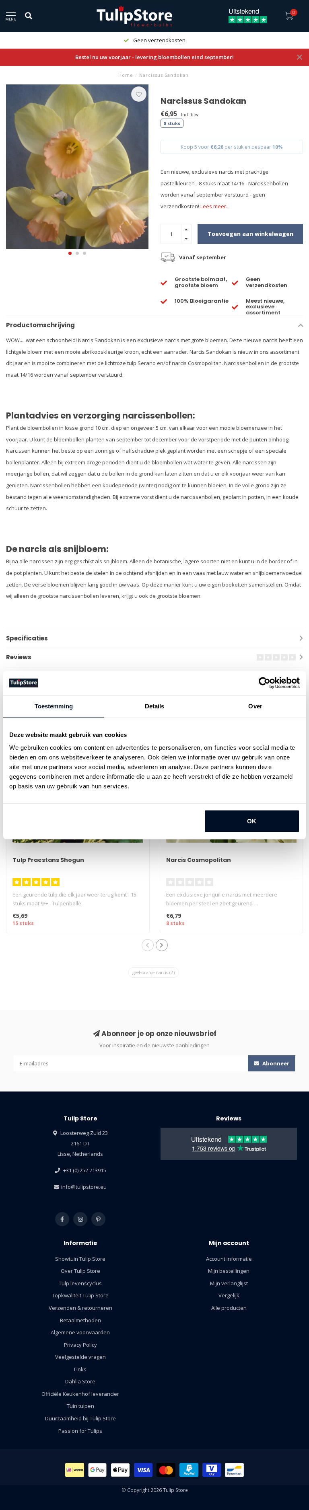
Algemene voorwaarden (80, 1332)
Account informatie (229, 1258)
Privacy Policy (80, 1344)
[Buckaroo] (211, 1470)
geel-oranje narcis (153, 972)
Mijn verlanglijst (229, 1283)
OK (251, 820)
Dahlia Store (80, 1381)
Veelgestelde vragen (80, 1356)
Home (125, 75)
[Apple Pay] (120, 1470)
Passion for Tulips (80, 1430)
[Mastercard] (166, 1470)
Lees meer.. (214, 206)
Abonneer (275, 1063)
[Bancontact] (234, 1470)
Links (80, 1369)
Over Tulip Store (80, 1270)
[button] (70, 253)
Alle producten (229, 1307)
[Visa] (143, 1470)
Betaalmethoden (80, 1320)
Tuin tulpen (80, 1405)
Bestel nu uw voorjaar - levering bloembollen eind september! (154, 57)
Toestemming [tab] (54, 706)
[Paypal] (188, 1470)
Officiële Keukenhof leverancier (80, 1393)
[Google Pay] (97, 1470)
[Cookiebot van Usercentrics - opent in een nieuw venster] (264, 683)
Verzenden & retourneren (80, 1307)
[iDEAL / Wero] (74, 1470)
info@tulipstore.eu (84, 1186)
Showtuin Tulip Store (80, 1258)
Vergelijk (228, 1295)
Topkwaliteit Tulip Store (80, 1295)
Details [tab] (155, 706)
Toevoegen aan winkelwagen (250, 234)
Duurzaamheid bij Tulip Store (80, 1418)
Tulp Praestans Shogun (48, 860)
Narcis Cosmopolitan (198, 860)
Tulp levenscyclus (80, 1283)
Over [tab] (255, 706)
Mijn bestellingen (228, 1270)
